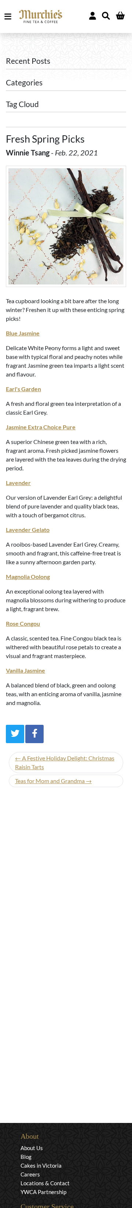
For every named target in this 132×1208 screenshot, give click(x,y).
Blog (26, 1156)
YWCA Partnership (43, 1192)
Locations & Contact (45, 1183)
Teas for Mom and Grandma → (53, 780)
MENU (9, 16)
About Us (32, 1148)
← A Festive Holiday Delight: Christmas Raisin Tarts (64, 762)
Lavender (18, 482)
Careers (30, 1174)
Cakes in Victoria (41, 1165)
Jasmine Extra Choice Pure (41, 426)
